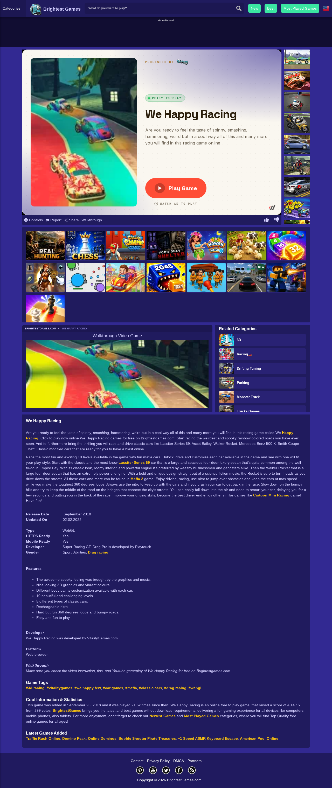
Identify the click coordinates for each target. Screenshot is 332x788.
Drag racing (98, 552)
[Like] (266, 220)
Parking (243, 383)
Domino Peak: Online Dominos (89, 738)
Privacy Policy (158, 761)
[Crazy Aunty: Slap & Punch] (206, 278)
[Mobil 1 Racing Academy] (297, 102)
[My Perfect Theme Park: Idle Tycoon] (125, 278)
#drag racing (175, 688)
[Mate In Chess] (45, 310)
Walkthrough (91, 220)
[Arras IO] (85, 278)
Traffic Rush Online (43, 738)
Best (270, 8)
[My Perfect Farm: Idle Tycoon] (246, 246)
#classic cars (150, 688)
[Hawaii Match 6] (206, 246)
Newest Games (162, 716)
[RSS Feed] (192, 770)
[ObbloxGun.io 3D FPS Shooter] (286, 278)
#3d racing (35, 688)
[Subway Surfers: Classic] (125, 246)
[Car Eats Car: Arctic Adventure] (297, 208)
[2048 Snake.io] (286, 246)
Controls (35, 220)
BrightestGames (67, 710)
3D (239, 340)
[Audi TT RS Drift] (297, 187)
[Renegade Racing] (297, 59)
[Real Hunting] (45, 246)
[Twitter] (166, 770)
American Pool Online (259, 738)
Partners (195, 761)
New (254, 8)
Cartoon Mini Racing (271, 495)
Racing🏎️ (244, 354)
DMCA (178, 761)
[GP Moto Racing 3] (297, 123)
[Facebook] (179, 770)
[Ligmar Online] (45, 278)
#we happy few (87, 688)
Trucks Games (248, 411)
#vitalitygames (59, 688)
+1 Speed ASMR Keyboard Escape (208, 738)
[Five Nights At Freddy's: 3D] (166, 246)
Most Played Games (300, 8)
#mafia (131, 688)
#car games (113, 688)
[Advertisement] (166, 34)
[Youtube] (153, 770)
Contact (137, 761)
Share (73, 220)
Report (55, 220)
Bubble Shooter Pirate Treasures (147, 738)
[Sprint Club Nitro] (297, 80)
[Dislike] (277, 220)
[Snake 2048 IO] (166, 278)
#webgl (195, 688)
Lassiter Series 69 (134, 462)
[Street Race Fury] (297, 144)
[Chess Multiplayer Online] (85, 246)
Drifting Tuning (249, 368)
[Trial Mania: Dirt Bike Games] (297, 165)
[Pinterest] (140, 770)
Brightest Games (61, 9)
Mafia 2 (136, 479)
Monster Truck (248, 397)
